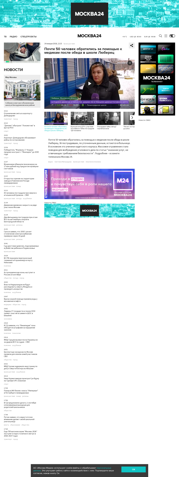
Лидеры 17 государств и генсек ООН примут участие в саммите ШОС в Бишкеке (19, 313)
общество (8, 278)
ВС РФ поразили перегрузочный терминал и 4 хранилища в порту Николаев (18, 260)
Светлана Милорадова (63, 162)
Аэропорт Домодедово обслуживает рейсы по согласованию (20, 138)
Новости (13, 69)
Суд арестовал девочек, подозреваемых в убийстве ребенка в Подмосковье (21, 247)
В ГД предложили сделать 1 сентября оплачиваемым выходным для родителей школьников (20, 405)
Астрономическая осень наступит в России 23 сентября (19, 273)
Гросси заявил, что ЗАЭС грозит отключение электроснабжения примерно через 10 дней (18, 233)
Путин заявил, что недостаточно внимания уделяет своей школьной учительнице (19, 419)
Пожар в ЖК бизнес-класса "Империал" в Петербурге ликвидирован (21, 391)
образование (15, 425)
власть (6, 425)
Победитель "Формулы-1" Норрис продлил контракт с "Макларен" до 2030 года (21, 152)
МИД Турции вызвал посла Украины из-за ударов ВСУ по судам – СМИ (21, 341)
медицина (7, 304)
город (15, 119)
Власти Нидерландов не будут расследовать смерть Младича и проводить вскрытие (18, 286)
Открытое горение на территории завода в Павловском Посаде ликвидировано (19, 180)
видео (50, 162)
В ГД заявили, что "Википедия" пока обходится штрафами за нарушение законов (19, 327)
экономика (8, 319)
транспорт (8, 119)
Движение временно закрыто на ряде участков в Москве (20, 206)
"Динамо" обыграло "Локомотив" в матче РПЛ (19, 126)
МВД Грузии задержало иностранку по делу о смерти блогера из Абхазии (20, 367)
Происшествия (69, 44)
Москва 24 (89, 36)
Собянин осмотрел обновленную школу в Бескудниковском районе (20, 104)
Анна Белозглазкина (93, 162)
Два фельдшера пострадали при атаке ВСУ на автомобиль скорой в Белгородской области (21, 219)
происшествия (9, 172)
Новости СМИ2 (50, 203)
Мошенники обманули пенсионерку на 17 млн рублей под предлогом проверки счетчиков (21, 166)
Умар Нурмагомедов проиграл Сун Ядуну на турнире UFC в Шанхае (21, 379)
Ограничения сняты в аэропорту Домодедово (18, 114)
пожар (18, 186)
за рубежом (27, 198)
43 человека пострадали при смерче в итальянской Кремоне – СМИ (20, 194)
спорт (6, 131)
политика (7, 266)
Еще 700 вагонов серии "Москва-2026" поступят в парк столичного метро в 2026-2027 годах (20, 433)
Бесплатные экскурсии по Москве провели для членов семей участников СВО (20, 354)
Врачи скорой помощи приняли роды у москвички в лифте (20, 300)
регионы (19, 225)
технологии (16, 333)
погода (19, 198)
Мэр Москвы (11, 77)
